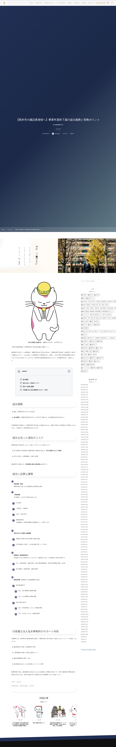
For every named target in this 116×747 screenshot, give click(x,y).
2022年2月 (83, 519)
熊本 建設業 (85, 321)
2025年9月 (83, 412)
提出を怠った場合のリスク (31, 383)
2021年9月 (83, 531)
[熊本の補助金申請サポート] (39, 712)
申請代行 (93, 341)
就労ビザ (84, 334)
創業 (91, 361)
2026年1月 (83, 402)
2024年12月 (83, 434)
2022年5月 (83, 512)
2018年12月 (83, 614)
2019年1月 (83, 611)
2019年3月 (83, 606)
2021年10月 (83, 529)
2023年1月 (83, 492)
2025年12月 (83, 404)
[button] (69, 371)
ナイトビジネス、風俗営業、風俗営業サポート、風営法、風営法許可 (97, 314)
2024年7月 (83, 447)
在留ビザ (84, 324)
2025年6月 (83, 419)
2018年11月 (83, 616)
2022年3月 (83, 517)
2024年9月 (83, 442)
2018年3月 (83, 636)
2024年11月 (83, 437)
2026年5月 (83, 392)
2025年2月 (83, 429)
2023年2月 (83, 489)
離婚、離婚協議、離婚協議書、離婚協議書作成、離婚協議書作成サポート (98, 311)
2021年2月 (83, 549)
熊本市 (91, 294)
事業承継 (100, 367)
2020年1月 (83, 581)
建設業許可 (100, 357)
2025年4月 (83, 424)
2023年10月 (83, 469)
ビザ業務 (89, 351)
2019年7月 (83, 596)
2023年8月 (83, 474)
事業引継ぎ (85, 347)
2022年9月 (83, 502)
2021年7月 (83, 537)
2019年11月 (83, 586)
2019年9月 (83, 591)
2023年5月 (83, 482)
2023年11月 (83, 467)
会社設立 (97, 294)
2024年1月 (83, 462)
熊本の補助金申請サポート (39, 722)
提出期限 (25, 379)
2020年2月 (83, 579)
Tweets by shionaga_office (88, 649)
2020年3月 (83, 576)
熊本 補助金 (85, 344)
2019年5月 (83, 601)
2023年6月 (83, 479)
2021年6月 (83, 539)
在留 (84, 351)
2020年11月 (83, 556)
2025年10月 (83, 409)
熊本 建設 (99, 347)
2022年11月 (83, 497)
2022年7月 (83, 507)
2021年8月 (83, 534)
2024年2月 (83, 459)
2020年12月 (83, 554)
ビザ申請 (84, 354)
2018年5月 (83, 631)
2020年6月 (83, 569)
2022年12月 (83, 494)
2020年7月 (83, 566)
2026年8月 (83, 384)
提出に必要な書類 (28, 386)
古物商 (93, 367)
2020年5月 (83, 571)
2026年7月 (83, 387)
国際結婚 (92, 347)
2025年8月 (83, 414)
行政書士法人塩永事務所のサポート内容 (35, 390)
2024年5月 (83, 452)
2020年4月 (83, 574)
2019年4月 (83, 604)
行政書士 (84, 294)
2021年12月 (83, 524)
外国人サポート (91, 298)
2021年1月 (83, 551)
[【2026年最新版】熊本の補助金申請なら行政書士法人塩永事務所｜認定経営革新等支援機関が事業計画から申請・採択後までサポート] (20, 712)
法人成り (97, 361)
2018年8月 (83, 624)
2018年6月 (83, 629)
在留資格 (97, 324)
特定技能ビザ (85, 341)
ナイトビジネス (86, 367)
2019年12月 (83, 584)
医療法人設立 (85, 357)
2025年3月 (83, 427)
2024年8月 (83, 444)
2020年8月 (83, 564)
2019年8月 (83, 594)
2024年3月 (83, 457)
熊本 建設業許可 (95, 321)
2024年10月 (83, 439)
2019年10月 (83, 589)
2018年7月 (83, 626)
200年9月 (83, 641)
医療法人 (93, 357)
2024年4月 (83, 454)
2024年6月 (83, 449)
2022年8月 (83, 504)
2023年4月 (83, 484)
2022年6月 (83, 509)
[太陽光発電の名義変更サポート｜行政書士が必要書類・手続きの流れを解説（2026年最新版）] (58, 712)
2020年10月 (83, 559)
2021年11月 (83, 526)
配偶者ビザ (93, 344)
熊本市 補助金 (93, 354)
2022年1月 (83, 522)
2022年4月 (83, 514)
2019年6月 (83, 599)
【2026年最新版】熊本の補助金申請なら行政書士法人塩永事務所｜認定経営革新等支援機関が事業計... (20, 724)
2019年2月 (83, 609)
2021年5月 (83, 541)
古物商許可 (85, 371)
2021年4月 (83, 544)
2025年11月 (83, 407)
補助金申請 (85, 361)
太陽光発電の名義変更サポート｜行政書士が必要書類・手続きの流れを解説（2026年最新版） (58, 724)
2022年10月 (83, 499)
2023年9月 (83, 472)
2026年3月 (83, 397)
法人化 (91, 324)
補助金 (84, 364)
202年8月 (83, 639)
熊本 (84, 298)
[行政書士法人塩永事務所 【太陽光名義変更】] (4, 3)
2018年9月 (83, 621)
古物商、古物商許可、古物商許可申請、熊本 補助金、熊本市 (95, 304)
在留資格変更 (85, 328)
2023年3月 (83, 487)
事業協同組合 (91, 364)
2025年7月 (83, 417)
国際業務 (100, 341)
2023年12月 (83, 464)
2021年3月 (83, 546)
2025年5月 (83, 422)
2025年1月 (83, 432)
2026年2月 (83, 399)
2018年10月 (83, 619)
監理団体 (96, 351)
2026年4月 (83, 394)
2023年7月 (83, 477)
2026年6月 (83, 389)
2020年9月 (83, 561)
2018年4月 (83, 634)
